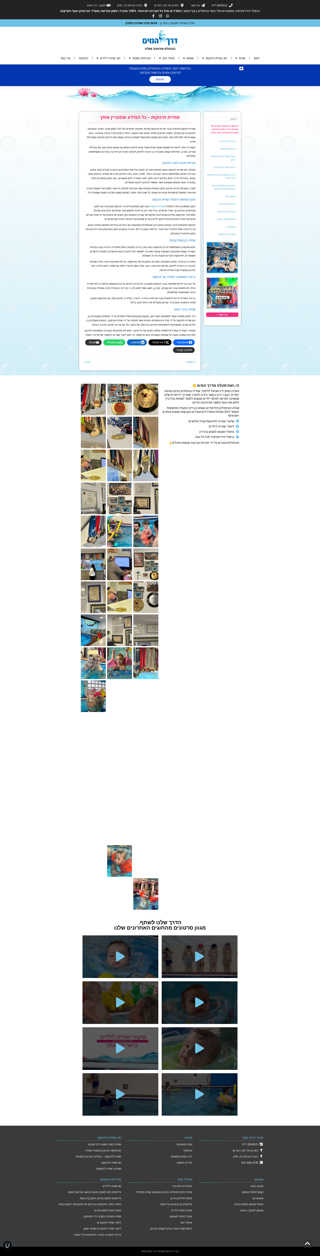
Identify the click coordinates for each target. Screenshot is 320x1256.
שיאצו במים (230, 196)
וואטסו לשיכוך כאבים (226, 219)
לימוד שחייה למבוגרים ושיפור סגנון (222, 158)
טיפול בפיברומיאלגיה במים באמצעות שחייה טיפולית (223, 187)
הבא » (87, 362)
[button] (200, 957)
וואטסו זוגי (231, 226)
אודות (242, 58)
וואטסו (190, 58)
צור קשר (65, 58)
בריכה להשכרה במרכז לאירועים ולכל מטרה (221, 176)
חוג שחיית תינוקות (216, 58)
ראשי (257, 58)
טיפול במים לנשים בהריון (224, 167)
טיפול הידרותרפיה (227, 141)
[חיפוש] (209, 121)
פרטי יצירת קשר (252, 1137)
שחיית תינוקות (157, 206)
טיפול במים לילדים (227, 203)
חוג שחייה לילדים (110, 58)
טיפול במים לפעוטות (226, 211)
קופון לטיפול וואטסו (226, 234)
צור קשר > (222, 314)
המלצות (83, 58)
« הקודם (191, 362)
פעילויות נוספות (141, 58)
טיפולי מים (168, 58)
